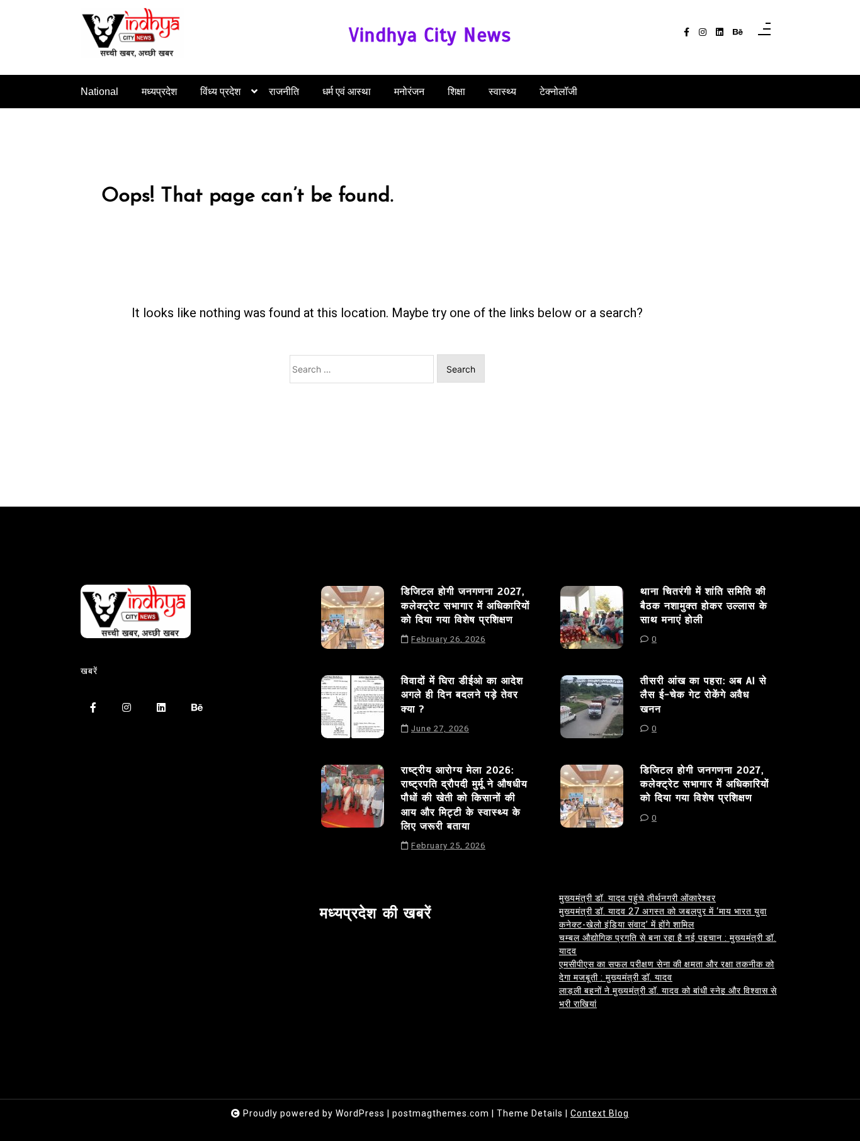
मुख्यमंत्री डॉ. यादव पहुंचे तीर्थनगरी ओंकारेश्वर (637, 898)
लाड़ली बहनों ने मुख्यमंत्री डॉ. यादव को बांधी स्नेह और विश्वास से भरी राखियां (668, 997)
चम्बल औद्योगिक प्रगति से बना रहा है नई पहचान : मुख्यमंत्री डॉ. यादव (667, 944)
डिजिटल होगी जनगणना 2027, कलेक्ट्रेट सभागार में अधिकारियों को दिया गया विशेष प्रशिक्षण (465, 605)
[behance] (738, 32)
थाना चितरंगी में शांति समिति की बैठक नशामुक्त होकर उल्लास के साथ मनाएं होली (703, 605)
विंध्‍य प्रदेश (220, 91)
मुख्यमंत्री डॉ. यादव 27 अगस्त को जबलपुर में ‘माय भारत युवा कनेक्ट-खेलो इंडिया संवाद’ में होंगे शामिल (663, 918)
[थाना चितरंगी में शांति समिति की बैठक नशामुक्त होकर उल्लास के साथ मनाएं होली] (591, 620)
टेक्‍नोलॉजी (558, 91)
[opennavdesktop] (764, 33)
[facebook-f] (686, 32)
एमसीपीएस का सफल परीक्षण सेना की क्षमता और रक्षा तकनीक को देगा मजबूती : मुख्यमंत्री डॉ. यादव (666, 970)
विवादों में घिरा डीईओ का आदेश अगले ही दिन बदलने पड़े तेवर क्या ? (462, 695)
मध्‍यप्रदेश (159, 91)
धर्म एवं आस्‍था (346, 91)
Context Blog (599, 1113)
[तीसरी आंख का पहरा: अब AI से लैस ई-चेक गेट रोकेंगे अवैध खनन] (591, 709)
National (99, 91)
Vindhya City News (430, 35)
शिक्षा (456, 91)
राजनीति (284, 91)
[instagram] (702, 32)
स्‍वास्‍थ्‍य (502, 91)
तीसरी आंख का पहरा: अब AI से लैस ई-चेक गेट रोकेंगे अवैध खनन (703, 695)
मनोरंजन (409, 91)
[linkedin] (719, 32)
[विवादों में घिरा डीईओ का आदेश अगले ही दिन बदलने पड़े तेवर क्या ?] (352, 709)
